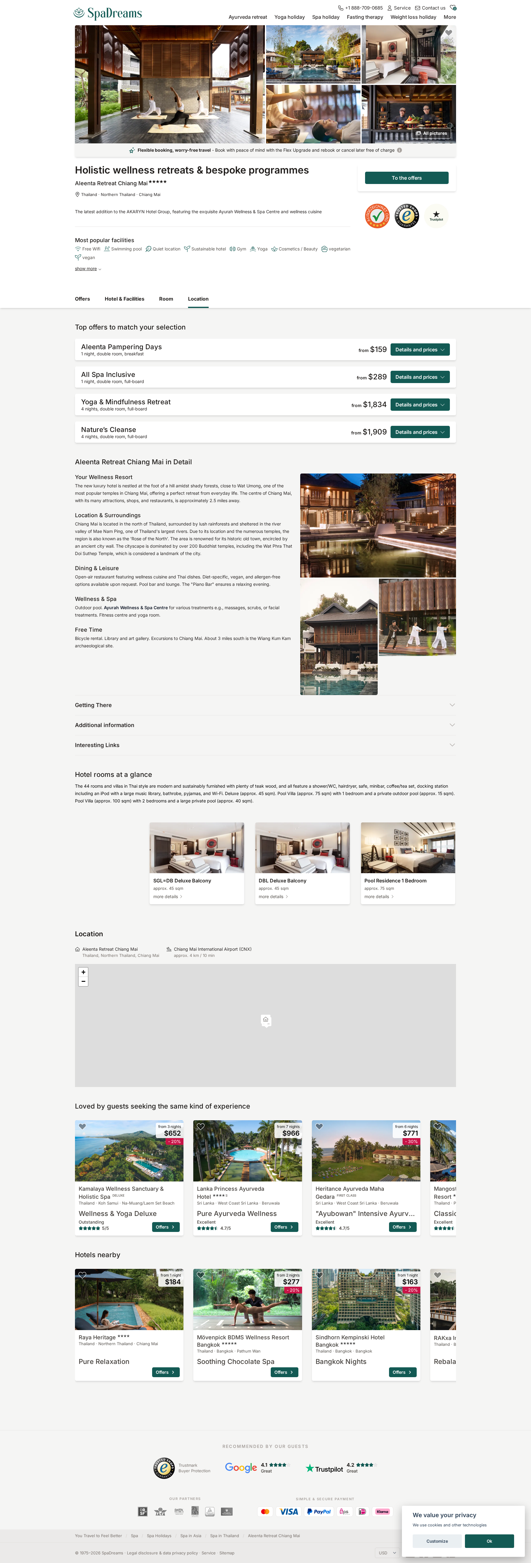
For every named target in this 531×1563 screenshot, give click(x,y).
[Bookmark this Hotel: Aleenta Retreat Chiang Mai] (449, 33)
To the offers (407, 178)
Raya (97, 1337)
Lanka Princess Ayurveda (230, 1192)
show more (86, 268)
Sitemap (226, 1552)
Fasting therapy (365, 17)
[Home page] (110, 12)
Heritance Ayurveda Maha (350, 1192)
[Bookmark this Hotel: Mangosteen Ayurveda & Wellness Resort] (437, 1126)
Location (198, 299)
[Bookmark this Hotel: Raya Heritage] (82, 1275)
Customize (437, 1541)
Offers (82, 299)
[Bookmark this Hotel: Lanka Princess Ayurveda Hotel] (201, 1126)
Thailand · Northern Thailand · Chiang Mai (120, 194)
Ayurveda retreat (248, 17)
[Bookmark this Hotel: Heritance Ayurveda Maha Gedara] (319, 1126)
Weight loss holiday (413, 17)
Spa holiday (326, 17)
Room (166, 299)
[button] (265, 1020)
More (450, 17)
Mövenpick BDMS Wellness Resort (243, 1341)
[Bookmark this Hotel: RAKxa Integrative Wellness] (437, 1275)
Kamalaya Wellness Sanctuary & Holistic (121, 1192)
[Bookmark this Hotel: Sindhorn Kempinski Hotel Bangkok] (319, 1275)
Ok (489, 1541)
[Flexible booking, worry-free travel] (399, 150)
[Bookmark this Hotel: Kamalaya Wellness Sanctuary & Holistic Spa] (82, 1126)
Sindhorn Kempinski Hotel (350, 1341)
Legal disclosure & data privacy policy (162, 1552)
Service (209, 1552)
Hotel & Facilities (124, 299)
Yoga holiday (289, 17)
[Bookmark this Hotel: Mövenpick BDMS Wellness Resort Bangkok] (201, 1275)
